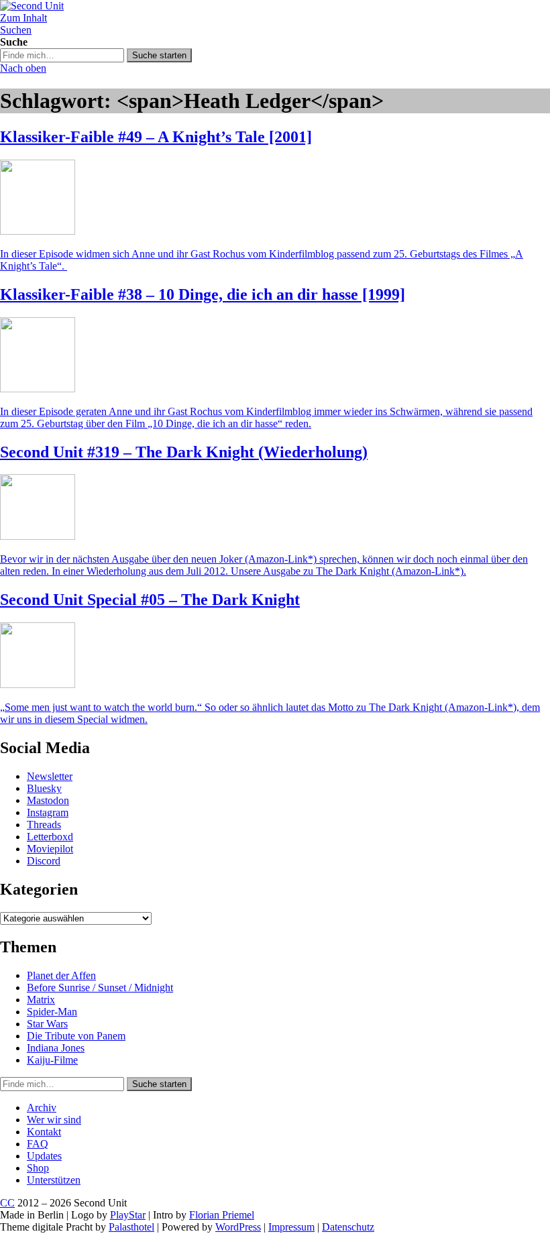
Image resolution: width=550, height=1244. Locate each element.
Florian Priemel (221, 1215)
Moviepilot (50, 848)
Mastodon (48, 800)
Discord (43, 860)
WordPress (238, 1227)
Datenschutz (348, 1227)
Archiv (41, 1107)
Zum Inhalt (23, 17)
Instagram (47, 812)
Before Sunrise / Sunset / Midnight (100, 987)
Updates (44, 1156)
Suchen (16, 30)
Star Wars (47, 1023)
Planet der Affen (61, 975)
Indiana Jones (56, 1048)
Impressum (291, 1227)
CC (7, 1202)
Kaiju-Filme (52, 1060)
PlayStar (128, 1215)
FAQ (37, 1143)
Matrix (41, 999)
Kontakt (44, 1131)
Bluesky (44, 788)
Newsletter (49, 776)
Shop (38, 1168)
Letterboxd (50, 836)
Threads (44, 824)
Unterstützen (53, 1180)
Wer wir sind (54, 1119)
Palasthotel (131, 1227)
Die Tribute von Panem (76, 1035)
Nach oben (23, 68)
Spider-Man (52, 1011)
